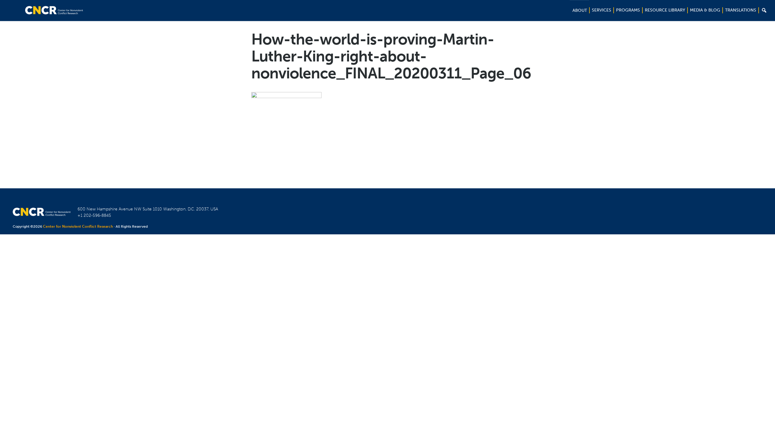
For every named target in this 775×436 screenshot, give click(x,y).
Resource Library (665, 10)
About (579, 10)
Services (601, 10)
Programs (628, 10)
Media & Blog (705, 10)
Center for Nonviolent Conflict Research (78, 226)
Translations (740, 10)
